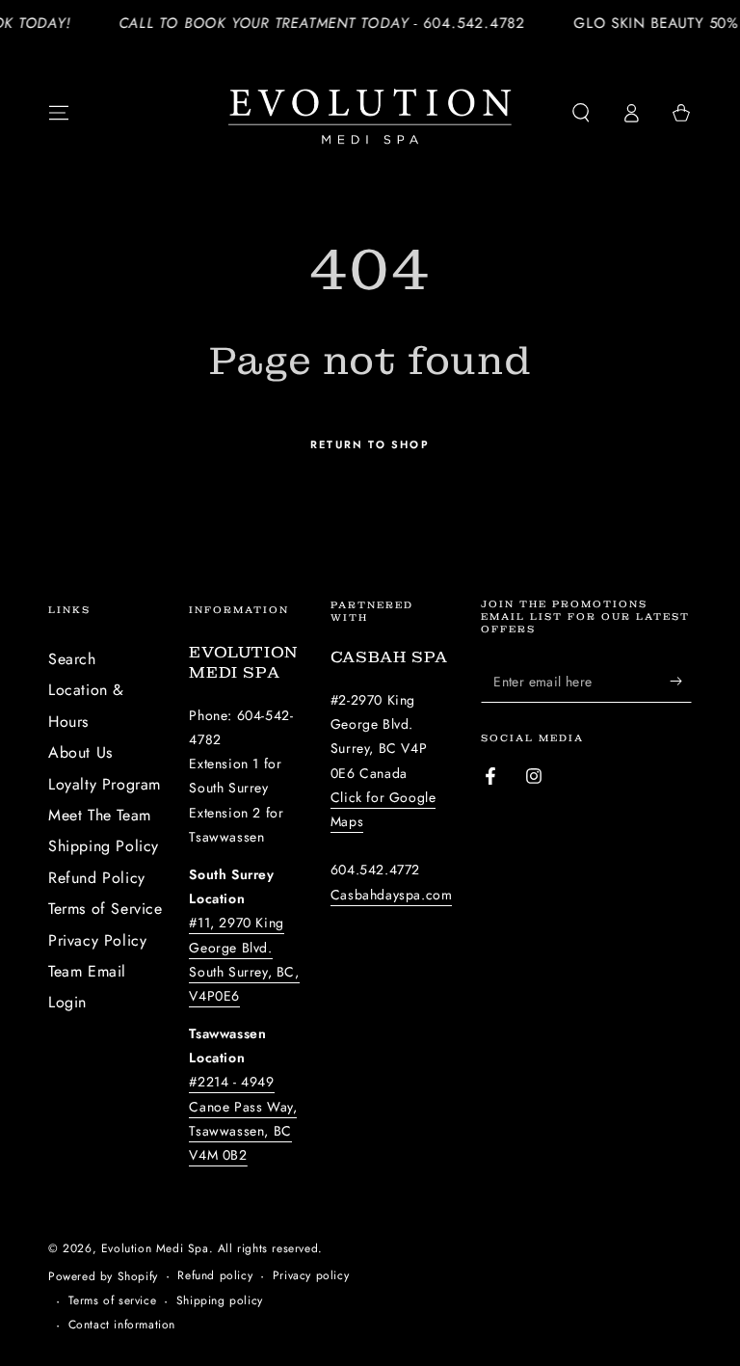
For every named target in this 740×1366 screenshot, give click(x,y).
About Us (80, 752)
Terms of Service (105, 908)
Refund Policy (96, 878)
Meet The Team (99, 815)
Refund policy (214, 1276)
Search (72, 659)
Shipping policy (219, 1301)
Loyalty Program (104, 784)
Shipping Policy (103, 846)
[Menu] (59, 113)
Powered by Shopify (103, 1277)
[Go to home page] (370, 112)
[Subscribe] (681, 680)
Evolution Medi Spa (155, 1248)
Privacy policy (311, 1276)
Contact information (121, 1325)
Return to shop (370, 444)
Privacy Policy (97, 940)
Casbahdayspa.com (391, 894)
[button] (581, 113)
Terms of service (112, 1301)
